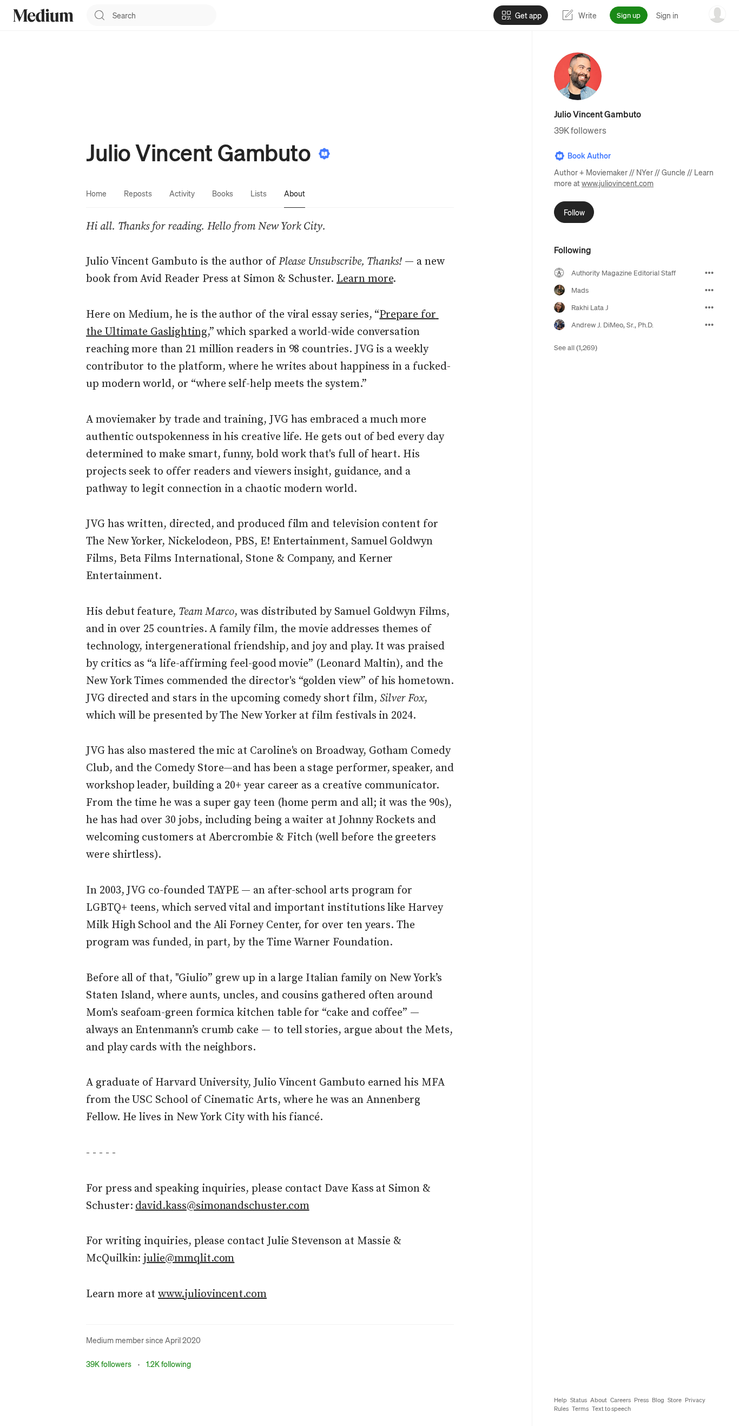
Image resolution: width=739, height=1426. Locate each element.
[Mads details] (709, 290)
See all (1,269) (575, 347)
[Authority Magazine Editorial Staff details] (709, 272)
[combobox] (164, 15)
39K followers (108, 1364)
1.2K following (168, 1364)
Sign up (629, 14)
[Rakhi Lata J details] (709, 307)
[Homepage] (43, 15)
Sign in (667, 15)
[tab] (96, 193)
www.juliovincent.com (618, 183)
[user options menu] (717, 14)
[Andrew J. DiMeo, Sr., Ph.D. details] (709, 324)
